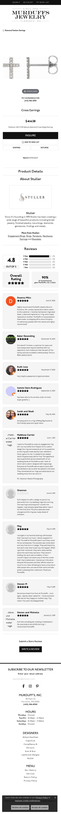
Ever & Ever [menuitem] (30, 751)
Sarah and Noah (25, 411)
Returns (44, 148)
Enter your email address (30, 674)
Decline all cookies (20, 807)
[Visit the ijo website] (30, 792)
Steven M (22, 584)
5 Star (25, 256)
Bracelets (36, 239)
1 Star (26, 267)
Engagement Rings (16, 236)
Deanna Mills (24, 298)
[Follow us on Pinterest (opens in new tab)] (37, 686)
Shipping (16, 148)
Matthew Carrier (26, 435)
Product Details (30, 171)
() (53, 256)
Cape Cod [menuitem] (30, 741)
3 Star (25, 262)
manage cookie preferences (27, 800)
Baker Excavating (26, 336)
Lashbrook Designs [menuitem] (31, 755)
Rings (28, 236)
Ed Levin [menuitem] (30, 748)
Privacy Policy (30, 781)
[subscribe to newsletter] (46, 679)
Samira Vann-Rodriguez (29, 388)
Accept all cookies (40, 807)
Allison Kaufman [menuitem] (30, 737)
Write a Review (30, 649)
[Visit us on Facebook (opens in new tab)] (23, 686)
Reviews (30, 249)
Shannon (22, 490)
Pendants (37, 236)
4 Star (25, 259)
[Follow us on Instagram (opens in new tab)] (30, 686)
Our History (30, 770)
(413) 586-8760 (30, 100)
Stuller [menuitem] (30, 758)
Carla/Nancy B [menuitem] (30, 744)
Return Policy (30, 777)
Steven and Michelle (28, 613)
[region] (30, 67)
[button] (16, 2)
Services (30, 774)
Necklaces (47, 236)
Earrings (24, 239)
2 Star (25, 265)
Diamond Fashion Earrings (15, 30)
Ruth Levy (22, 367)
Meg (19, 526)
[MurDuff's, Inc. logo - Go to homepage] (31, 15)
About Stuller (30, 179)
